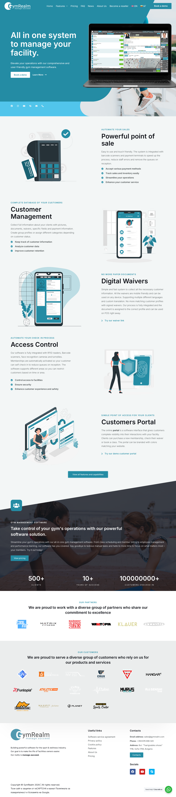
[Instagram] (18, 106)
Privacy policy (95, 740)
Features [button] (60, 6)
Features (92, 748)
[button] (160, 6)
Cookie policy (95, 744)
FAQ (83, 6)
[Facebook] (12, 106)
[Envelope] (36, 106)
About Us (102, 6)
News (91, 6)
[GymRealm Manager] (17, 6)
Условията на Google (38, 792)
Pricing (74, 6)
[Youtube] (24, 106)
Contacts (136, 755)
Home (50, 6)
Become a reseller (119, 6)
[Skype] (30, 106)
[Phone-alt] (43, 106)
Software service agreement (101, 737)
